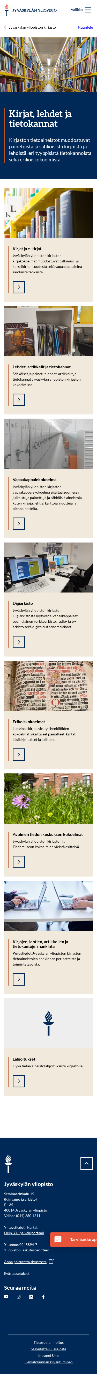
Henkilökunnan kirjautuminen (49, 1362)
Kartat (32, 1227)
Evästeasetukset (16, 1273)
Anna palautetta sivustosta (25, 1261)
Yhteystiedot (14, 1227)
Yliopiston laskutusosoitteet (26, 1250)
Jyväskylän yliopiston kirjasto (32, 27)
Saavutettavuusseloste (48, 1349)
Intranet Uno (48, 1355)
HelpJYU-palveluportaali (24, 1233)
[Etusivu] (30, 10)
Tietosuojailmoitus (49, 1342)
